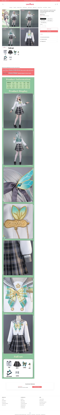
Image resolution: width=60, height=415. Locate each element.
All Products (4, 400)
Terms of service (38, 414)
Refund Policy (23, 406)
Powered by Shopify (23, 414)
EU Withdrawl (23, 407)
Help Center (23, 400)
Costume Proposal (24, 403)
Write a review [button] (37, 386)
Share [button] (42, 34)
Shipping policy (43, 414)
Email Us (22, 399)
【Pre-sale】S (43, 18)
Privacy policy (33, 414)
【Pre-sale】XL (49, 20)
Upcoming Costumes (43, 402)
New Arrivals (42, 400)
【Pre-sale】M (49, 18)
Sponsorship (23, 402)
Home (3, 399)
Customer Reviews (5, 403)
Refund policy (29, 414)
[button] (3, 4)
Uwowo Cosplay (19, 414)
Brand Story (4, 402)
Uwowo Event (42, 399)
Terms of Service (42, 403)
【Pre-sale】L (43, 20)
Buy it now (49, 31)
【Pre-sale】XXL (43, 22)
